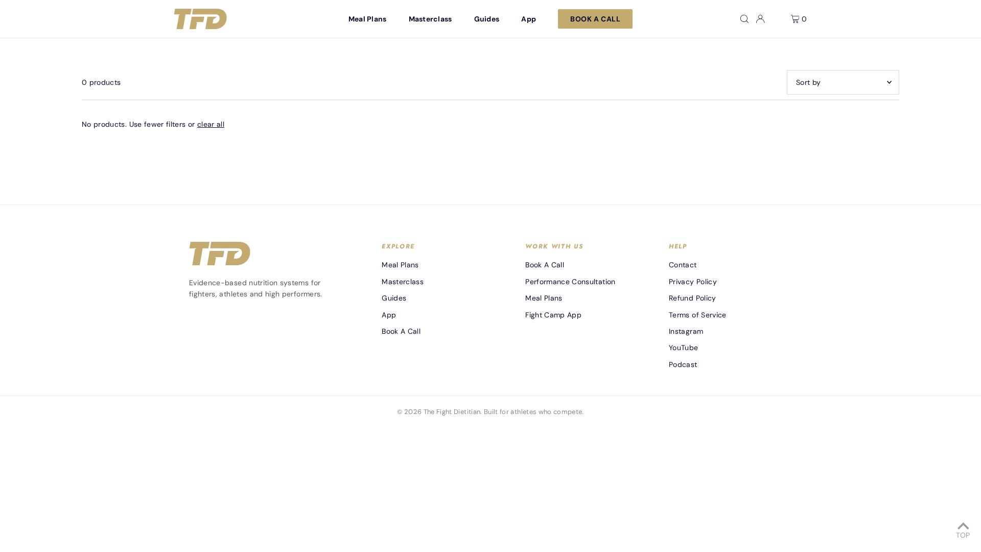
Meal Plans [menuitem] (367, 19)
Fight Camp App (553, 314)
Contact (682, 264)
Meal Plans (400, 264)
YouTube (683, 347)
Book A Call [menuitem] (595, 19)
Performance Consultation (570, 281)
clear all (210, 124)
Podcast (683, 364)
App (389, 314)
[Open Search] (744, 19)
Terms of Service (698, 314)
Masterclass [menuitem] (430, 19)
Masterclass (403, 281)
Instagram (686, 331)
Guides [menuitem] (487, 19)
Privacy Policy (693, 281)
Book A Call (401, 331)
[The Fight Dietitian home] (200, 19)
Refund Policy (692, 298)
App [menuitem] (528, 19)
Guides (394, 298)
